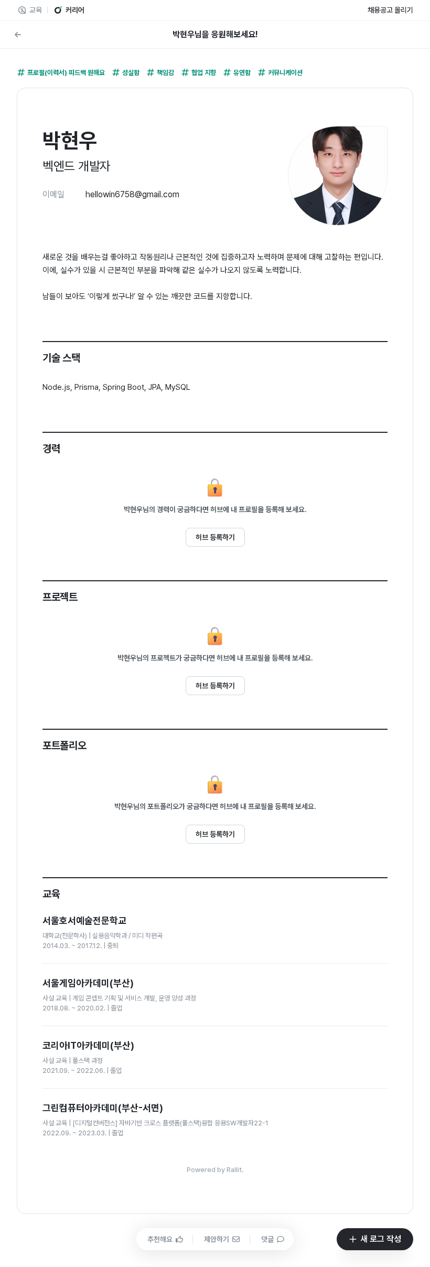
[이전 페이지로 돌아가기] (17, 34)
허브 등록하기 (215, 537)
